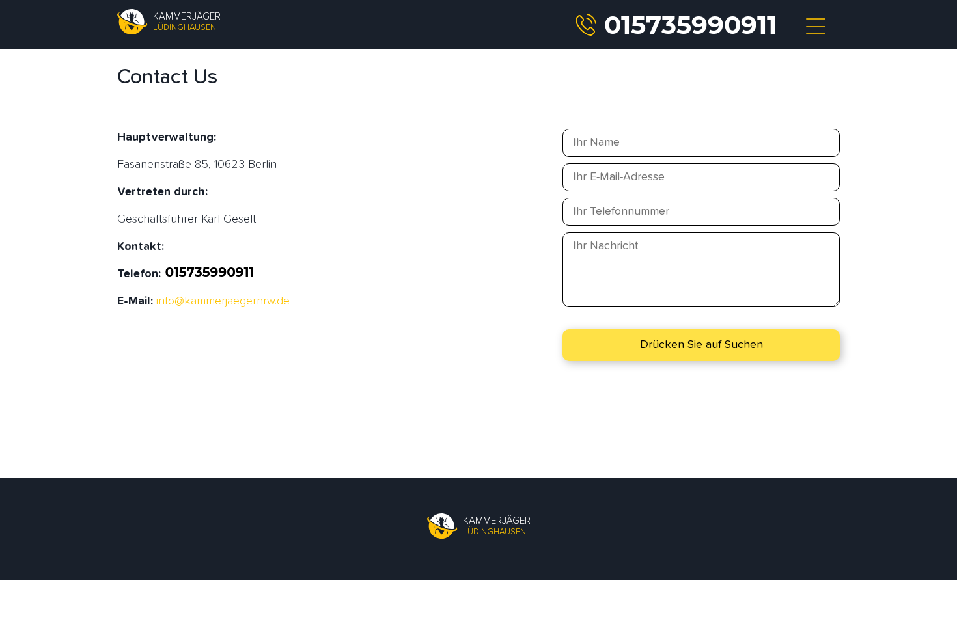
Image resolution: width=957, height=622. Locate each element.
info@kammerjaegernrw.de (223, 301)
